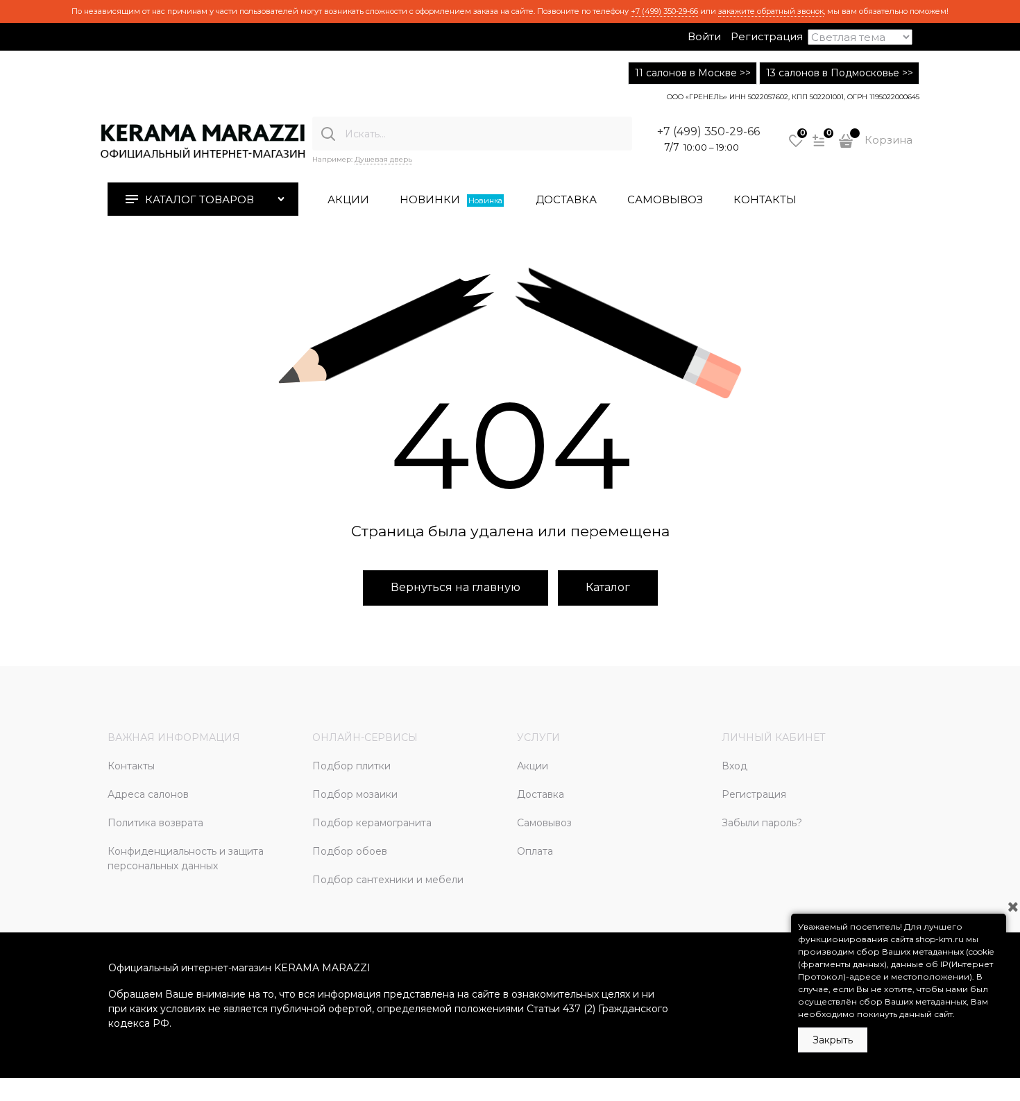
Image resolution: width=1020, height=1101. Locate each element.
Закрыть (833, 1040)
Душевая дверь (383, 159)
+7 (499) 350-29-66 (664, 11)
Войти (704, 36)
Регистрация (767, 36)
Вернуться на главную (455, 587)
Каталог (608, 587)
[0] (796, 145)
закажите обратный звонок (771, 11)
